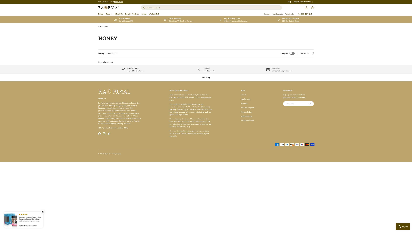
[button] (312, 7)
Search (243, 95)
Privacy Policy (246, 112)
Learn (144, 14)
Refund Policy (246, 116)
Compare (284, 53)
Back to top (206, 78)
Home (100, 14)
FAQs (289, 2)
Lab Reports (278, 14)
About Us (119, 14)
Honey (106, 26)
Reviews (244, 103)
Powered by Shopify (115, 154)
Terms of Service (247, 120)
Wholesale (289, 14)
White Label (154, 14)
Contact (267, 14)
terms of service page (185, 131)
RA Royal (105, 154)
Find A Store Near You (302, 2)
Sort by (101, 53)
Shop (108, 14)
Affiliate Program (247, 108)
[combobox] (211, 7)
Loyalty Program (132, 14)
